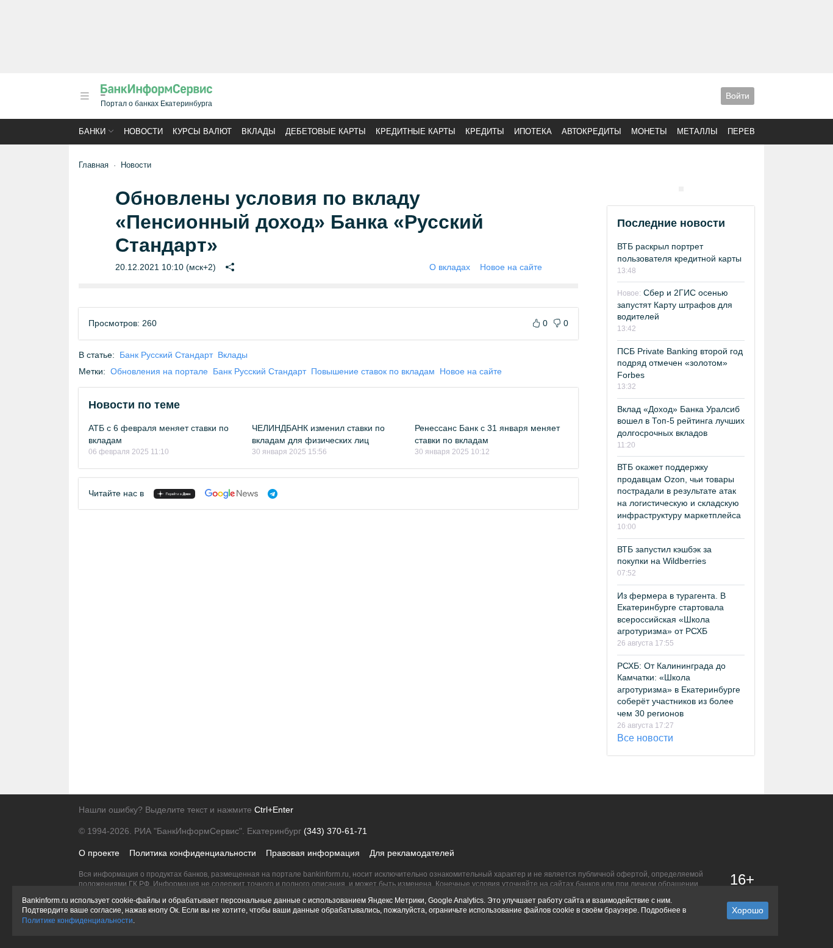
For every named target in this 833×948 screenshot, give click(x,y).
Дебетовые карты (325, 131)
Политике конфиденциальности (77, 920)
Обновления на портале (159, 371)
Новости (143, 131)
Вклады (258, 131)
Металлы (697, 131)
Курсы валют (202, 131)
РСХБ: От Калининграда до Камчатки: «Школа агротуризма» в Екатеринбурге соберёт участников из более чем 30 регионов (678, 689)
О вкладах (449, 267)
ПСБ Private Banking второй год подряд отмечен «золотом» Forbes (680, 363)
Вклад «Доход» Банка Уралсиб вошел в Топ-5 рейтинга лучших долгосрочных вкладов (681, 421)
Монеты (649, 131)
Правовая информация (313, 853)
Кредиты (484, 131)
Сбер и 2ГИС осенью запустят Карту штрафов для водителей (674, 304)
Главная (94, 164)
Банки (92, 131)
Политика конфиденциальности (192, 853)
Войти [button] (737, 96)
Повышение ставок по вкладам (373, 371)
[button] (85, 96)
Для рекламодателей (412, 853)
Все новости (645, 738)
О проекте (99, 853)
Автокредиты (591, 131)
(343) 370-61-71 (335, 831)
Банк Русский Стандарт (166, 355)
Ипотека (533, 131)
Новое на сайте (511, 267)
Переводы (751, 131)
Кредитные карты (416, 131)
